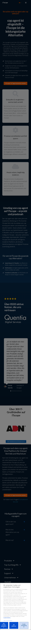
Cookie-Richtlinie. (7, 617)
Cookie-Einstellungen (24, 625)
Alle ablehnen (13, 625)
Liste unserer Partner (7, 620)
